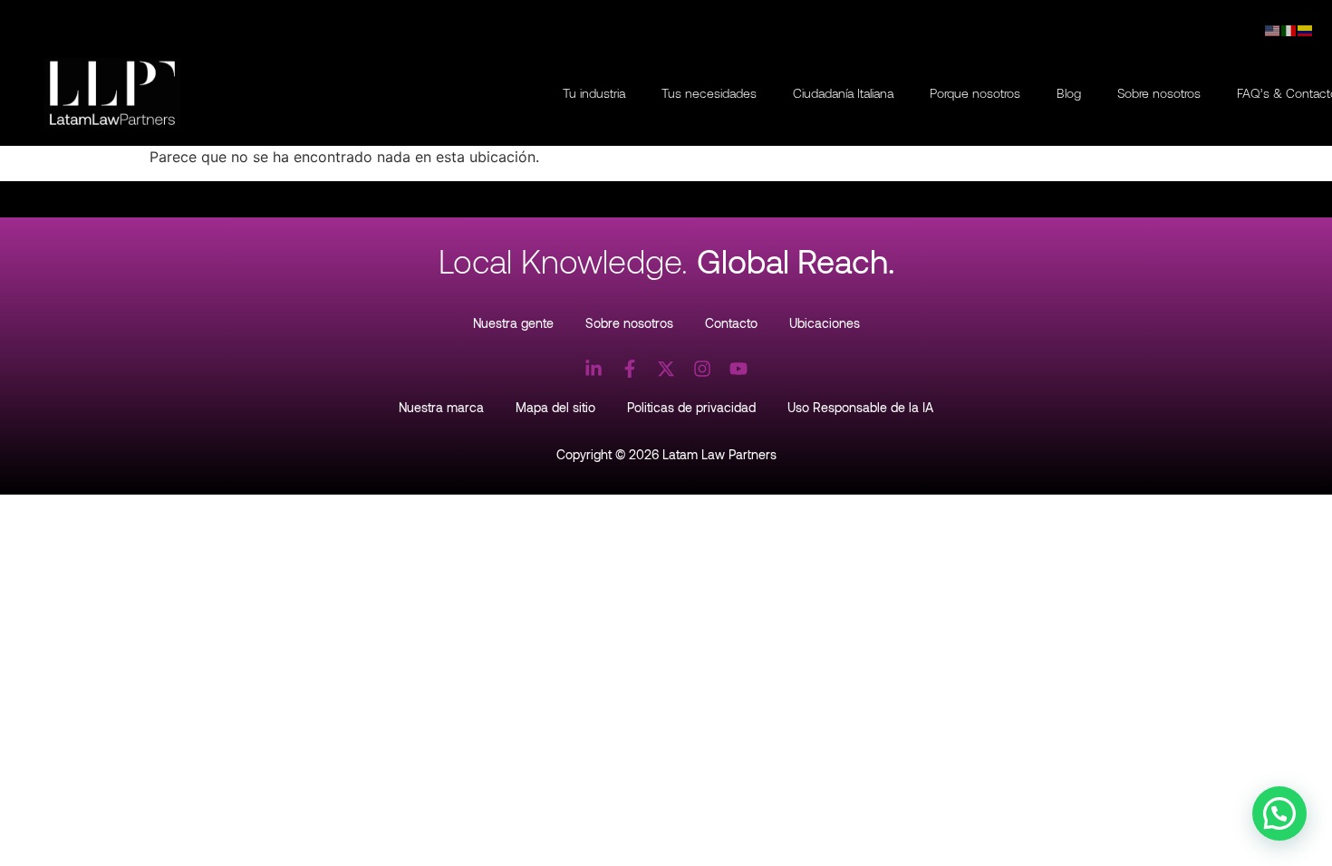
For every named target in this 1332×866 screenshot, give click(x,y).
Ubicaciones (824, 323)
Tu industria (594, 93)
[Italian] (1289, 29)
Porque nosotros (975, 93)
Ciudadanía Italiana (843, 93)
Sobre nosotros (1159, 93)
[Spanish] (1306, 29)
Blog (1069, 93)
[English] (1273, 29)
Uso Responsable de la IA (860, 407)
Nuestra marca (441, 407)
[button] (1279, 813)
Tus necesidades (709, 93)
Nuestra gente (513, 323)
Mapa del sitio (555, 407)
